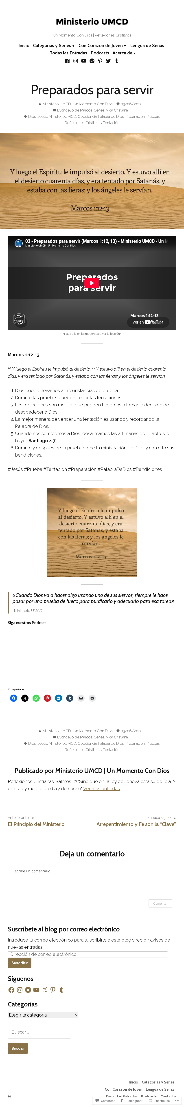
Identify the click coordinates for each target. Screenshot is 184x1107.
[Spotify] (92, 60)
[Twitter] (108, 60)
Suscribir (19, 963)
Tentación (111, 122)
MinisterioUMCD (62, 116)
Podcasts (100, 53)
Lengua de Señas (147, 45)
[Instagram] (76, 60)
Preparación (135, 116)
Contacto (168, 1096)
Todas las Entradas (68, 53)
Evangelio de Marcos (74, 110)
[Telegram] (28, 989)
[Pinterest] (100, 60)
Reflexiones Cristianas (83, 122)
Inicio (23, 45)
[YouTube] (84, 60)
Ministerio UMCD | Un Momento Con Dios (78, 104)
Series (99, 110)
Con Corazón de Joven (101, 45)
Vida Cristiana (117, 110)
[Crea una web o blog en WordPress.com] (9, 1096)
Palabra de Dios (111, 116)
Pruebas (153, 116)
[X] (44, 989)
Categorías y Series (52, 45)
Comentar (160, 903)
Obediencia (87, 116)
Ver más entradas (101, 788)
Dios (32, 116)
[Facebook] (67, 60)
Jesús (42, 116)
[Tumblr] (115, 60)
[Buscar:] (39, 1032)
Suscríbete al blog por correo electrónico (64, 929)
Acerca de (122, 53)
